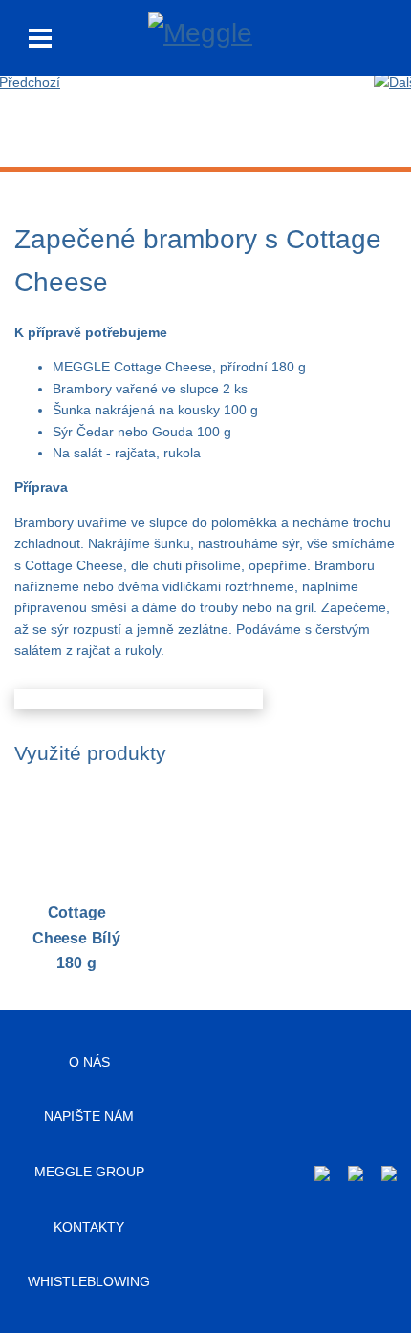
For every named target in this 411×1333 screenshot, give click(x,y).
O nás (89, 1061)
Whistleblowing (89, 1281)
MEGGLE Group (89, 1171)
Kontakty (89, 1227)
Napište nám (89, 1116)
